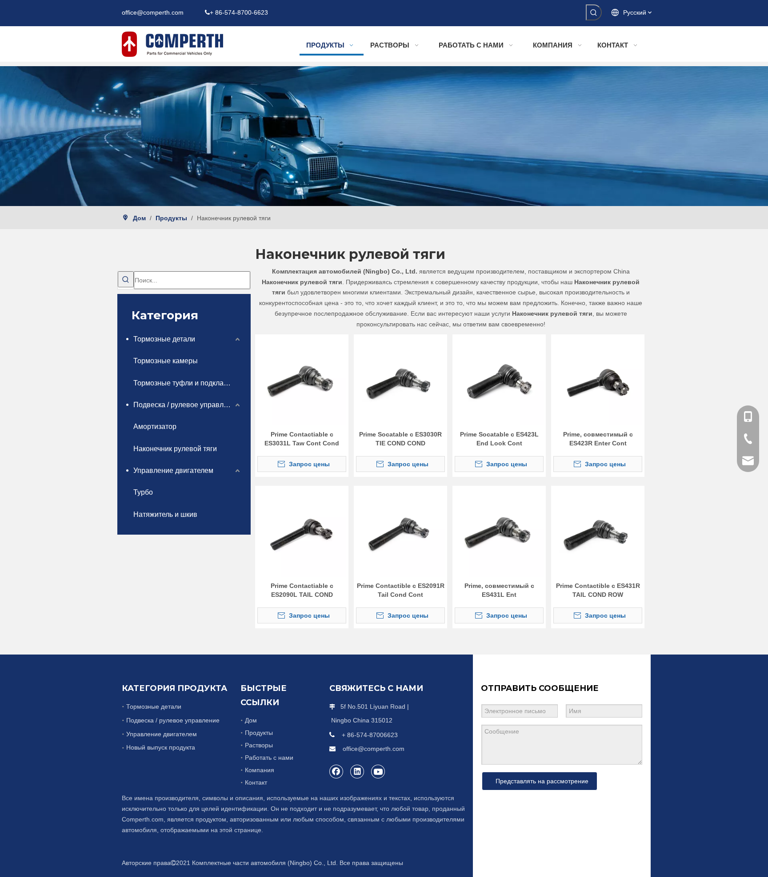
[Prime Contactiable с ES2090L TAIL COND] (301, 531)
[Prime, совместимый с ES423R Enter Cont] (597, 380)
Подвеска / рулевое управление (186, 405)
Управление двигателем (173, 470)
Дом (251, 720)
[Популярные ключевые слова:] (594, 12)
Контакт (256, 782)
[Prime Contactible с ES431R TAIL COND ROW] (597, 531)
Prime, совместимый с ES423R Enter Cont (598, 439)
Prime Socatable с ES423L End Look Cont (499, 439)
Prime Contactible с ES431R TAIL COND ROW (598, 590)
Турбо (143, 492)
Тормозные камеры (165, 361)
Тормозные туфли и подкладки (184, 383)
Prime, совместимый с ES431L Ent (499, 590)
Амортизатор (154, 426)
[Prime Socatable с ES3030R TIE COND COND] (400, 380)
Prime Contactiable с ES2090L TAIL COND (302, 590)
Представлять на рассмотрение (542, 781)
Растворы (259, 745)
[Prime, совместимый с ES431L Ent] (499, 531)
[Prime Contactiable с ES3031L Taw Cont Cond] (301, 380)
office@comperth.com (153, 12)
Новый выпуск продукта (160, 747)
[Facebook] (336, 771)
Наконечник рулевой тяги (175, 448)
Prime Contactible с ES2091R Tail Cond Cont (400, 590)
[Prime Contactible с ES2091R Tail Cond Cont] (400, 531)
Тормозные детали (164, 339)
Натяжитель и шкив (165, 514)
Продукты (259, 732)
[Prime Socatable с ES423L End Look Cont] (499, 380)
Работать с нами (269, 757)
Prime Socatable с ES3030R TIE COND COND (400, 439)
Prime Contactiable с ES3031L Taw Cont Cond (301, 439)
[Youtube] (378, 771)
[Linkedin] (357, 771)
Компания (259, 770)
